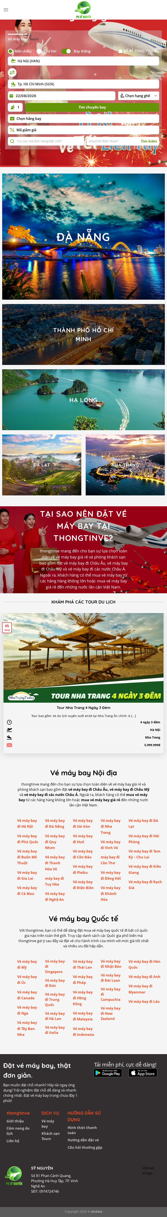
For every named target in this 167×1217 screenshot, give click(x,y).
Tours (34, 39)
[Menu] (5, 9)
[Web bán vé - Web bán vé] (83, 10)
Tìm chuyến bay (92, 107)
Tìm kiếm (149, 141)
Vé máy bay (17, 39)
